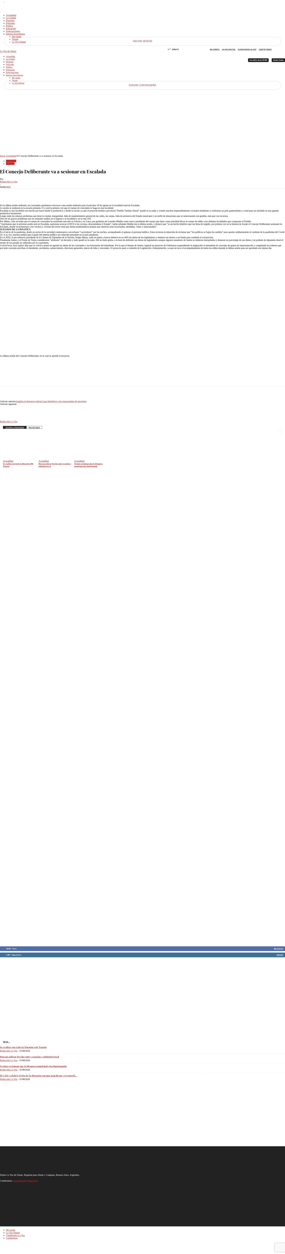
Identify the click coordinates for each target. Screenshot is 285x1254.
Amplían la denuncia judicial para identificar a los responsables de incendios (51, 401)
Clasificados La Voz (247, 49)
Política (9, 26)
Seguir (280, 955)
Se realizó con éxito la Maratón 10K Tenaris (23, 1047)
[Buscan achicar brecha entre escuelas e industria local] (56, 457)
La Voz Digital (19, 42)
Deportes (10, 20)
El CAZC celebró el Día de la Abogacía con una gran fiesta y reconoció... (38, 1075)
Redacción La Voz (8, 181)
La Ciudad (11, 18)
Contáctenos (265, 49)
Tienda (15, 39)
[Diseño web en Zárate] (8, 1252)
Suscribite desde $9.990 (258, 60)
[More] (48, 193)
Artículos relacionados (14, 427)
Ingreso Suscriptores (15, 34)
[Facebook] (2, 1)
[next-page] (281, 430)
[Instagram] (6, 1)
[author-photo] (7, 419)
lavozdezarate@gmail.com (25, 1180)
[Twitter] (15, 193)
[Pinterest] (26, 193)
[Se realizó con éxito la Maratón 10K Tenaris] (20, 457)
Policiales (10, 23)
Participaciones (13, 31)
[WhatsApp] (37, 193)
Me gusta (278, 949)
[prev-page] (278, 430)
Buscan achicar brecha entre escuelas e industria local (29, 1056)
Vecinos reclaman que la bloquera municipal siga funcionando (33, 1066)
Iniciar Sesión (278, 60)
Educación (11, 28)
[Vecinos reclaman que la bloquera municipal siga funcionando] (92, 457)
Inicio (2, 156)
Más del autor (34, 427)
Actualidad (11, 15)
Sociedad (10, 163)
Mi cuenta (16, 36)
